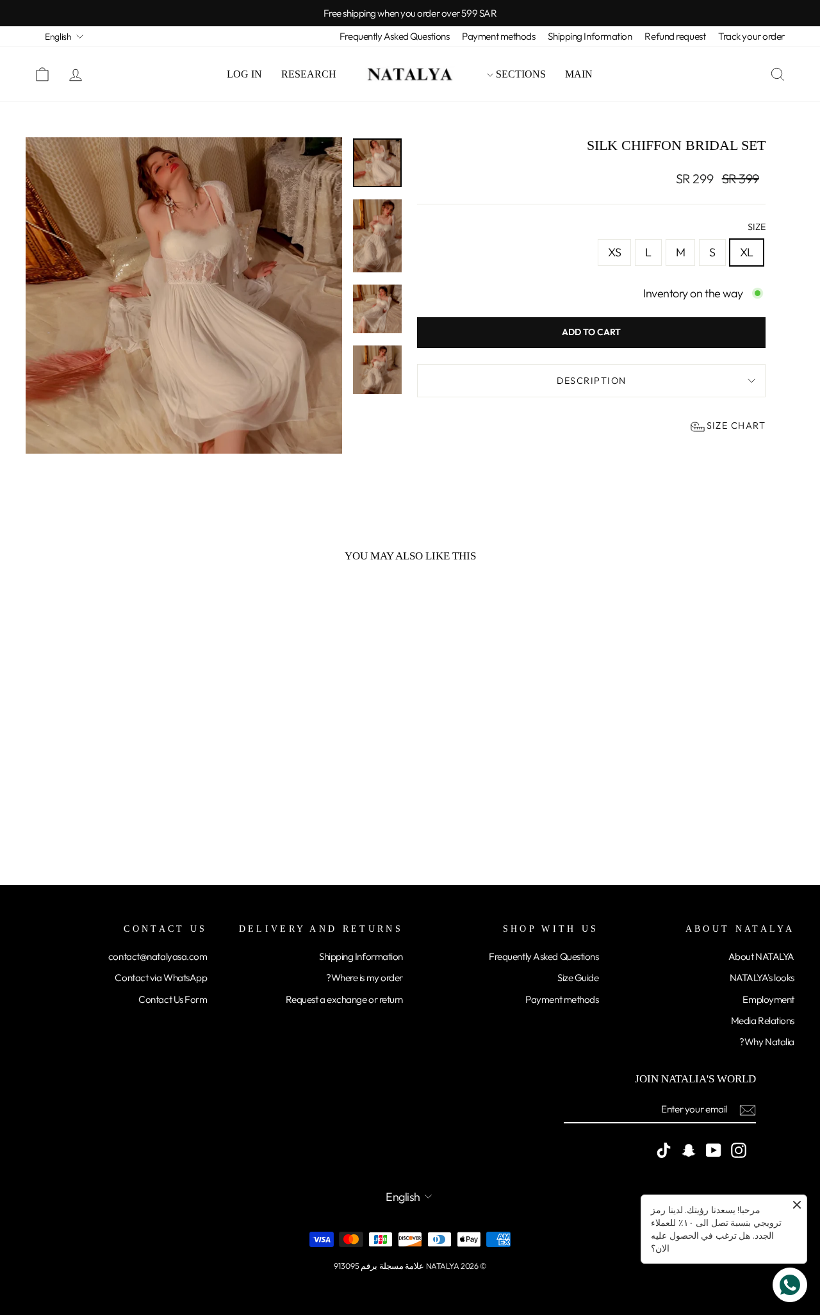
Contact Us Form (172, 999)
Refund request (674, 36)
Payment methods (498, 36)
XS (614, 252)
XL (746, 252)
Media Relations (762, 1020)
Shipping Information (590, 36)
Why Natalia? (766, 1042)
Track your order (751, 36)
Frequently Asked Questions (394, 36)
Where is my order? (364, 978)
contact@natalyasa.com (158, 956)
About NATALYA (761, 956)
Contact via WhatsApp (161, 978)
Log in (244, 74)
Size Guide (578, 978)
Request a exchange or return (344, 999)
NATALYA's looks (762, 978)
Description (592, 380)
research (308, 74)
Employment (768, 999)
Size (757, 227)
